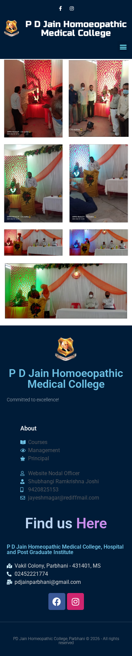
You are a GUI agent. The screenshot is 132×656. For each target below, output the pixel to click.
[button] (123, 46)
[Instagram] (71, 8)
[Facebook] (56, 601)
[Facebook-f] (60, 8)
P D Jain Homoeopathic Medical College (76, 28)
